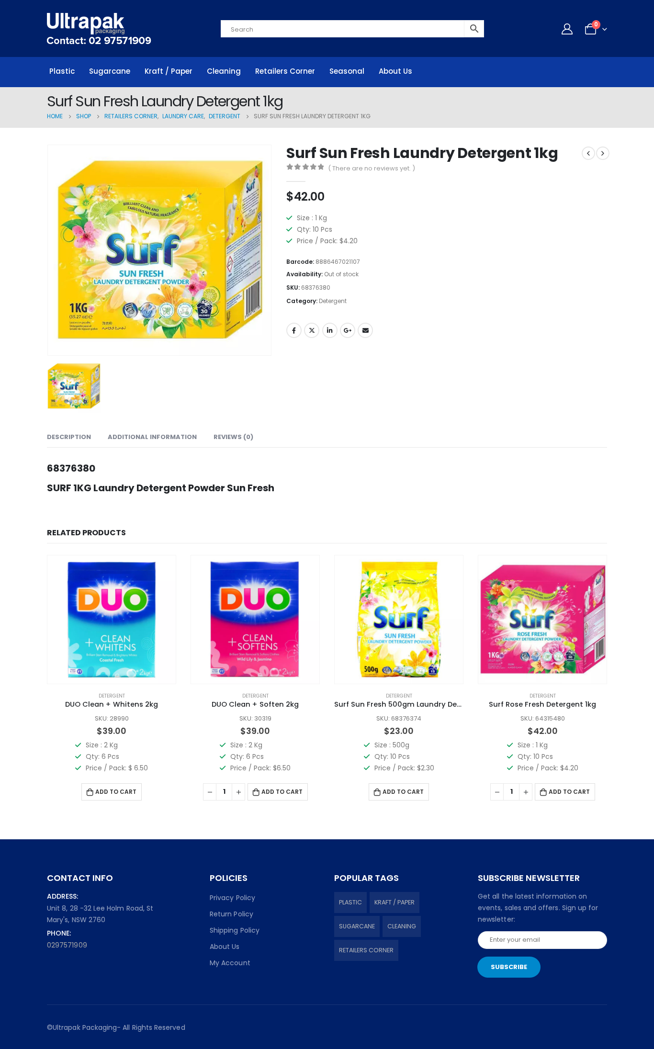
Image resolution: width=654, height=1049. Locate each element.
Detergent (333, 301)
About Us (395, 71)
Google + (347, 330)
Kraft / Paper (168, 71)
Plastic (62, 71)
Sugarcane (109, 71)
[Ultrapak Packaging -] (99, 28)
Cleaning (224, 71)
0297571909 (67, 945)
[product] (111, 619)
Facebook (294, 330)
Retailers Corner (285, 71)
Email (365, 330)
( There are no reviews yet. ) (371, 168)
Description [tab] (69, 436)
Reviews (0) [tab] (233, 436)
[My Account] (567, 28)
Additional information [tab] (152, 436)
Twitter (311, 330)
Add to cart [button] (115, 792)
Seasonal (346, 71)
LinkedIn (330, 330)
